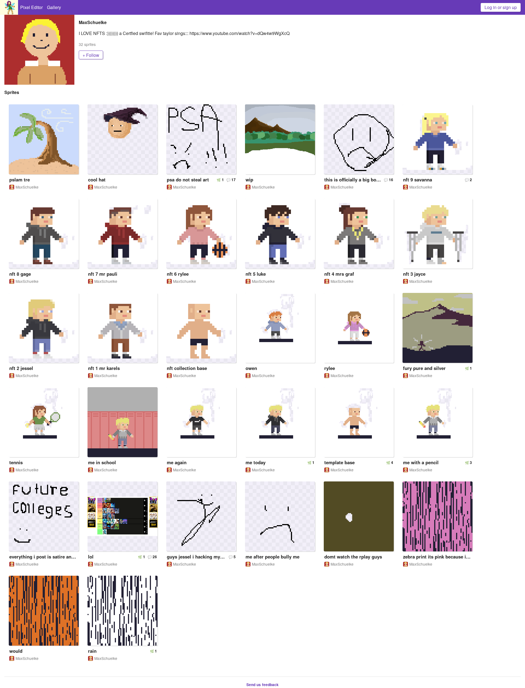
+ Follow (91, 55)
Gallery (54, 7)
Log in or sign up (501, 7)
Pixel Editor (31, 7)
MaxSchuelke (27, 187)
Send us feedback (262, 684)
